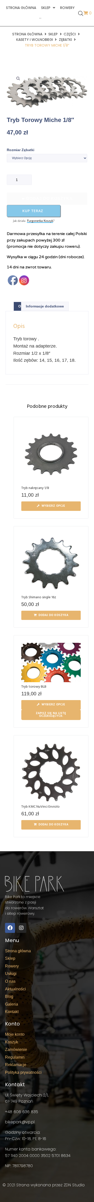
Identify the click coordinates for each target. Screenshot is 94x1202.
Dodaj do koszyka (49, 198)
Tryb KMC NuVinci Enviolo (40, 807)
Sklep (53, 34)
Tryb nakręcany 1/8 (35, 488)
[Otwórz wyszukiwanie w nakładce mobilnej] (80, 13)
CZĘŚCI (70, 34)
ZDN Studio (74, 1185)
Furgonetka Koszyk (40, 221)
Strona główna (27, 34)
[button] (18, 78)
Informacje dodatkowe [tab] (45, 306)
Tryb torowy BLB (33, 687)
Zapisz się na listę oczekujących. (51, 714)
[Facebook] (10, 928)
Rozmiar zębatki (20, 150)
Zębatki (65, 39)
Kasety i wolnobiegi (34, 39)
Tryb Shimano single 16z (38, 597)
